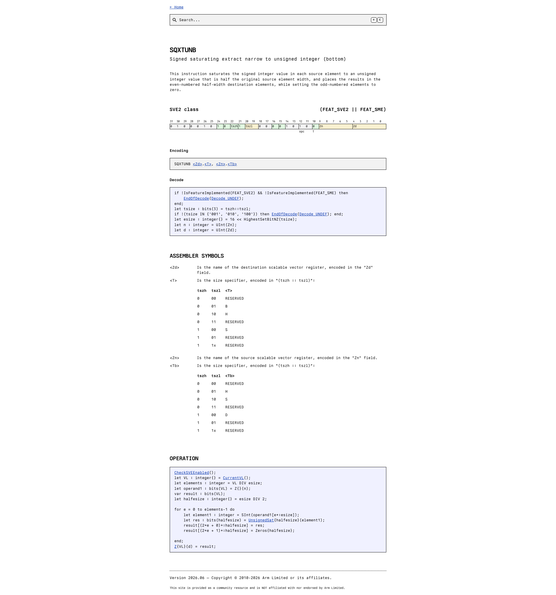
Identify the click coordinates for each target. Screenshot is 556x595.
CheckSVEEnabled (191, 472)
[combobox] (278, 20)
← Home (177, 7)
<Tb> (232, 164)
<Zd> (197, 164)
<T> (207, 164)
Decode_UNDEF (225, 198)
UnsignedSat (261, 520)
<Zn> (220, 164)
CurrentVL (233, 478)
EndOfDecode (196, 198)
